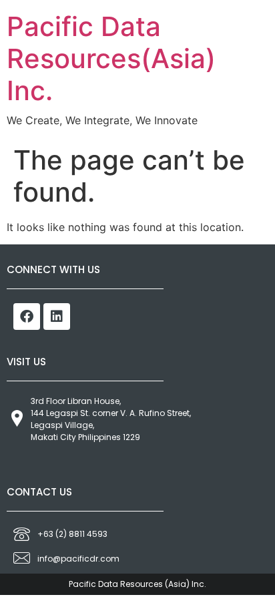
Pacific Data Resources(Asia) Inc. (111, 58)
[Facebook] (26, 316)
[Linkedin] (56, 316)
